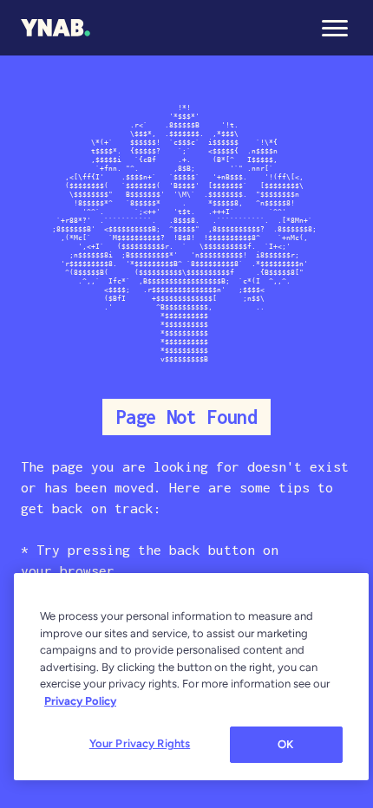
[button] (334, 27)
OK (285, 744)
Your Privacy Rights (139, 743)
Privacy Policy (80, 700)
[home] (55, 27)
